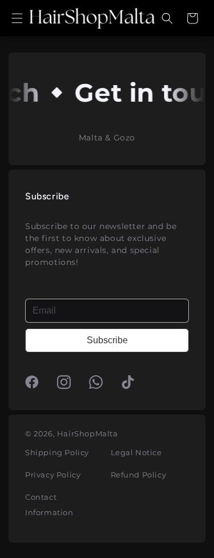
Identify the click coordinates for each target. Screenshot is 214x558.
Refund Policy (139, 474)
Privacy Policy (52, 474)
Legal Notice (136, 452)
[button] (17, 18)
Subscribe (107, 340)
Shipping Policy (57, 452)
